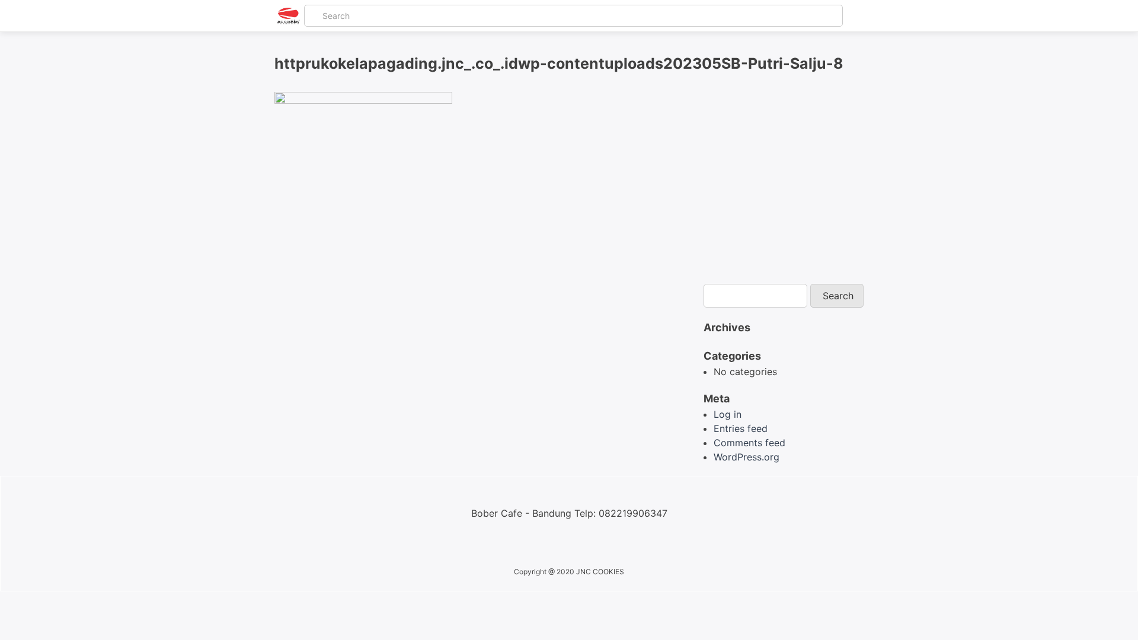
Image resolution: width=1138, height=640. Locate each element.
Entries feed (741, 428)
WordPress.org (746, 457)
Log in (727, 414)
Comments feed (749, 443)
